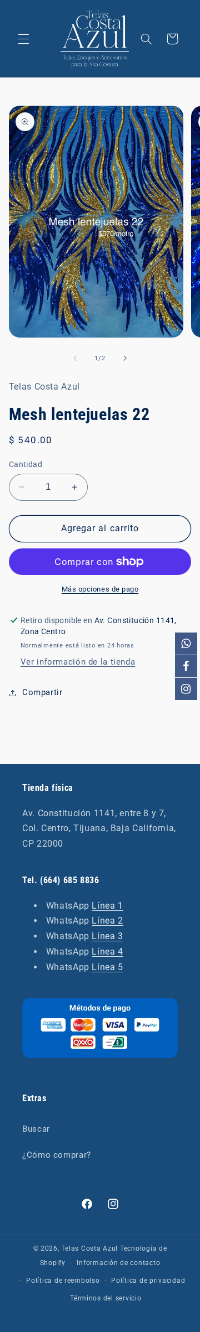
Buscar (36, 1129)
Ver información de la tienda (78, 662)
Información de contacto (118, 1263)
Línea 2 (107, 920)
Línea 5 (107, 967)
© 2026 (45, 1248)
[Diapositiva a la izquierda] (75, 358)
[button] (23, 38)
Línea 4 (107, 951)
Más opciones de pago (100, 589)
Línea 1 (107, 905)
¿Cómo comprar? (56, 1155)
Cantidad (25, 464)
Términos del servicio (105, 1298)
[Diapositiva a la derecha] (125, 358)
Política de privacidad (148, 1280)
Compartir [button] (42, 692)
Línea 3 (107, 936)
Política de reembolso (62, 1280)
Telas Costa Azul (89, 1248)
